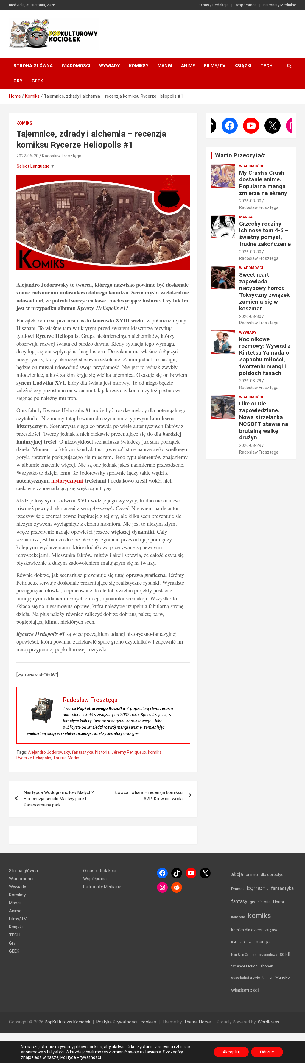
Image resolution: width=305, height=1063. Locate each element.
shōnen (266, 966)
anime (252, 874)
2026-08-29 (250, 380)
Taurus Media (66, 758)
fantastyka (82, 752)
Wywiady (109, 65)
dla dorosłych (273, 874)
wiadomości (245, 990)
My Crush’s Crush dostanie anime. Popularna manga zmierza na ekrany (263, 182)
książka (271, 930)
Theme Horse (197, 1022)
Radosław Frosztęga (61, 156)
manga (263, 942)
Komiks (24, 123)
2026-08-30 (250, 201)
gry (252, 902)
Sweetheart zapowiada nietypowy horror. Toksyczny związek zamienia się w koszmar (264, 291)
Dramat (237, 888)
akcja (237, 874)
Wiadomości (76, 65)
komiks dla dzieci (246, 929)
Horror (278, 902)
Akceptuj (231, 1052)
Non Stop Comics (243, 955)
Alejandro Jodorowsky (49, 752)
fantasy (239, 901)
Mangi (165, 65)
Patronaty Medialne (279, 5)
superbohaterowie (245, 977)
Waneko (282, 977)
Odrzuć (267, 1052)
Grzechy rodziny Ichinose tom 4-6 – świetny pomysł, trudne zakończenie (265, 233)
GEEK (37, 81)
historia (102, 752)
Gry (18, 81)
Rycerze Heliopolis (33, 758)
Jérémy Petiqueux (128, 752)
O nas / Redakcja (213, 5)
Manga (246, 217)
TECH (266, 65)
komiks (155, 752)
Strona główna (33, 65)
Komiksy (139, 65)
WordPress (268, 1022)
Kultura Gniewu (242, 942)
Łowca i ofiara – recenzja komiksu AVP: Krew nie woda (149, 795)
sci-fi (285, 954)
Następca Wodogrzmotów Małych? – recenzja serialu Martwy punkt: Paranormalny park (59, 799)
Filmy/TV (214, 65)
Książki (242, 65)
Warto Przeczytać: (240, 155)
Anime (188, 65)
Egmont (257, 888)
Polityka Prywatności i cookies (126, 1022)
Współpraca (245, 5)
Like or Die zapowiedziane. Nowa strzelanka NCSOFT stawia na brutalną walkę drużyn (263, 420)
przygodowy (268, 955)
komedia (238, 917)
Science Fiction (244, 966)
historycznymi (67, 480)
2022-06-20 (27, 156)
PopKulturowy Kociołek (67, 1022)
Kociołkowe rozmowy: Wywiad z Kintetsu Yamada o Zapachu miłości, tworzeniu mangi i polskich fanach (265, 356)
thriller (267, 977)
